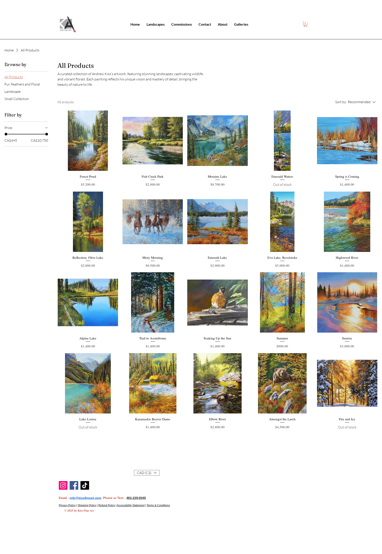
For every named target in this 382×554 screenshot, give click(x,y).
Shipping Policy (87, 505)
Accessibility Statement (131, 505)
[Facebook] (74, 485)
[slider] (6, 134)
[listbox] (147, 473)
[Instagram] (63, 485)
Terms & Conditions (158, 505)
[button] (305, 24)
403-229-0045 (136, 498)
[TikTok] (84, 485)
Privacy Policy (67, 505)
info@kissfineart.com (85, 498)
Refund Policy (106, 505)
